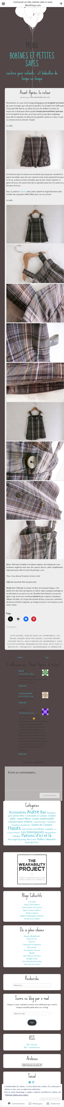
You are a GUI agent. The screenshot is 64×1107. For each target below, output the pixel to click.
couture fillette (24, 818)
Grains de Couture (41, 824)
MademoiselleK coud (37, 644)
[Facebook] (30, 1082)
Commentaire (49, 795)
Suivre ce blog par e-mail (32, 998)
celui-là (23, 191)
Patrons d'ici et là (36, 835)
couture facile (15, 641)
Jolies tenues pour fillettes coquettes (37, 829)
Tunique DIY (26, 647)
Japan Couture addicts (32, 910)
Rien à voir (31, 839)
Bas (43, 812)
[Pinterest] (33, 1082)
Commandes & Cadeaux (36, 815)
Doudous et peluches (21, 825)
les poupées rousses (32, 950)
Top (47, 657)
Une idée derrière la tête (32, 961)
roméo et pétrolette (25, 693)
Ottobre (16, 836)
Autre (33, 811)
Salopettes (51, 839)
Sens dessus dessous (32, 956)
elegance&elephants (32, 936)
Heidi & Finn (32, 939)
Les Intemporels (47, 636)
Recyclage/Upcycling (17, 839)
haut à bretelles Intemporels (40, 641)
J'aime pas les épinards (32, 944)
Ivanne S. (32, 942)
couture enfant (52, 638)
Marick (21, 671)
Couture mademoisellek (43, 818)
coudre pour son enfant (29, 638)
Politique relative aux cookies (16, 1095)
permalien (56, 647)
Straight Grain (32, 958)
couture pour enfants (20, 821)
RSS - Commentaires (32, 1047)
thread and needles (32, 918)
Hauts (14, 828)
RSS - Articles (32, 1044)
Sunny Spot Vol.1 (32, 842)
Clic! (32, 1022)
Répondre (22, 686)
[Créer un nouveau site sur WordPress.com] (32, 3)
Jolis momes (32, 947)
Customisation (39, 822)
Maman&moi (50, 832)
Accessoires (17, 812)
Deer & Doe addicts (32, 904)
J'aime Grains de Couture (32, 907)
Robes (40, 839)
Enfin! (19, 657)
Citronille (32, 902)
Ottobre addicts (32, 913)
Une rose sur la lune (32, 964)
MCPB (32, 953)
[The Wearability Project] (32, 884)
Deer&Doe (51, 822)
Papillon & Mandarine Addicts (32, 916)
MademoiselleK (42, 97)
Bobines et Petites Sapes (32, 59)
